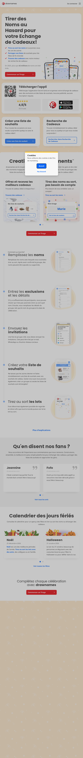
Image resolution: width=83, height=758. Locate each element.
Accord (41, 166)
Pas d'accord (41, 172)
